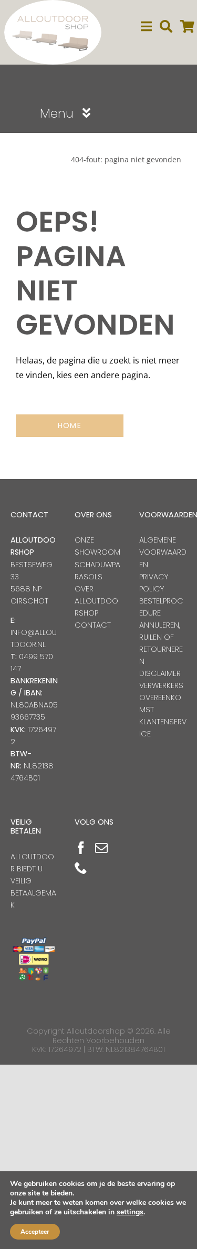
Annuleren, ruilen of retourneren (161, 643)
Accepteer (34, 1231)
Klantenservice (162, 727)
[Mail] (101, 847)
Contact (93, 625)
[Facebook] (81, 847)
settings (130, 1212)
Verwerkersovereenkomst (161, 697)
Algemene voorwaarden (162, 552)
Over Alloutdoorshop (96, 601)
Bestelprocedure (161, 607)
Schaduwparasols (97, 570)
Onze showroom (97, 546)
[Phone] (81, 867)
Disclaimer (160, 673)
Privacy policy (153, 582)
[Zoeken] (166, 26)
